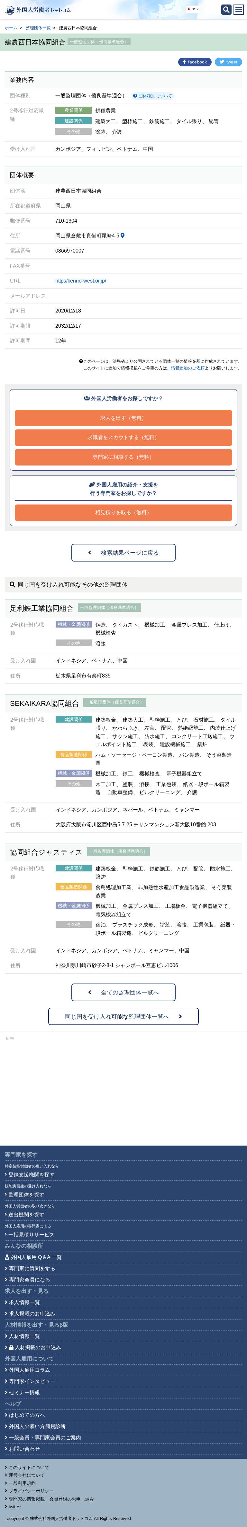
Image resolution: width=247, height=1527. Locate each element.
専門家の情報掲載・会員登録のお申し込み (51, 1499)
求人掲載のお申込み (32, 1313)
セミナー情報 (24, 1392)
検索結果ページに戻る (130, 553)
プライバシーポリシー (31, 1490)
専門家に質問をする (32, 1268)
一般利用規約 (22, 1483)
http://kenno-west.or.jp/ (80, 280)
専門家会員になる (29, 1279)
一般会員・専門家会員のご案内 (45, 1437)
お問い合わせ (24, 1449)
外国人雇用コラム (29, 1370)
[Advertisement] (123, 1091)
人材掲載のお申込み (38, 1347)
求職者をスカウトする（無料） (123, 437)
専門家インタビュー (32, 1381)
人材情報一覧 (24, 1336)
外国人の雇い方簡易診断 (37, 1426)
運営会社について (27, 1475)
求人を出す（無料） (123, 418)
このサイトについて (29, 1467)
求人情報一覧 (24, 1302)
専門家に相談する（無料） (123, 457)
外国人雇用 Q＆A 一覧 (36, 1257)
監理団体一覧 (38, 27)
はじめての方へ (27, 1415)
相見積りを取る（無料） (123, 512)
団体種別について (154, 95)
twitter (15, 1506)
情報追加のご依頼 (188, 368)
